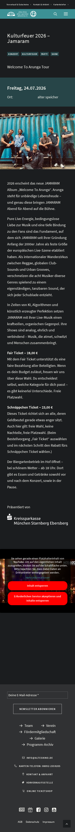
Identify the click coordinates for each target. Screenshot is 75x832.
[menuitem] (19, 4)
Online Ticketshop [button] (39, 791)
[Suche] (53, 14)
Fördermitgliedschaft (40, 731)
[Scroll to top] (67, 823)
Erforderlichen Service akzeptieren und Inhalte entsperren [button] (37, 598)
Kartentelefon (59, 4)
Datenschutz (32, 822)
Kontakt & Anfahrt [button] (39, 774)
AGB (20, 822)
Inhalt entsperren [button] (37, 585)
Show (55, 54)
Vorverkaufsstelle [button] (39, 782)
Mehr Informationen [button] (38, 577)
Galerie (40, 738)
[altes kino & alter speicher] (21, 14)
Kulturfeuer (29, 54)
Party (44, 54)
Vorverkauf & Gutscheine (18, 4)
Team (28, 725)
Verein (51, 725)
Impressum (49, 822)
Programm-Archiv (40, 744)
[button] (66, 14)
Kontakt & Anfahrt (41, 4)
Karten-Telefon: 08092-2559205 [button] (40, 766)
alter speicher (48, 97)
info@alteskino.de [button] (40, 757)
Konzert (13, 54)
